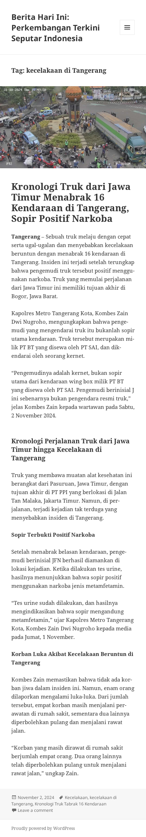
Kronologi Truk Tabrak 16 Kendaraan (70, 804)
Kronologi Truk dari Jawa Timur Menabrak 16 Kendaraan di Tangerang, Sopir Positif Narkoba (71, 202)
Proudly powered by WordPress (43, 828)
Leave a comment (35, 810)
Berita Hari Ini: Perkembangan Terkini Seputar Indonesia (55, 27)
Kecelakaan (76, 797)
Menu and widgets (127, 34)
